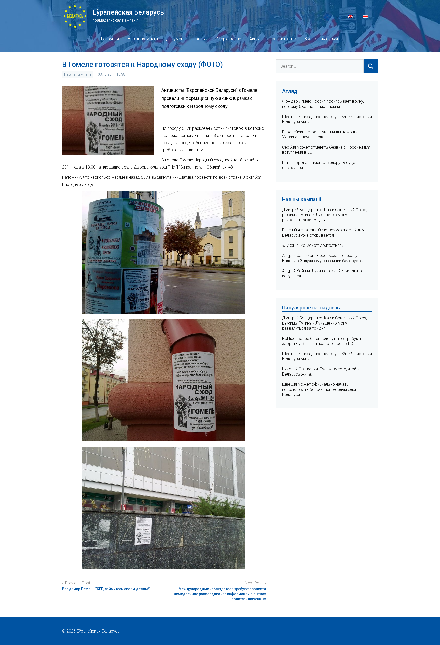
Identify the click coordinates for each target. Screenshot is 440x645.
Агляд (203, 38)
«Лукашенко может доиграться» (312, 245)
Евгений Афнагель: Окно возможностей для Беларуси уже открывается (323, 233)
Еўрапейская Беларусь (128, 12)
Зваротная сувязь (321, 38)
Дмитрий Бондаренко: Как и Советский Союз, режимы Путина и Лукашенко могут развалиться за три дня (324, 214)
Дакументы (177, 38)
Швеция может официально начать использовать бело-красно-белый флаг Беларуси (319, 389)
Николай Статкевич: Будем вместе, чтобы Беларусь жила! (321, 372)
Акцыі (254, 38)
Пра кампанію (282, 38)
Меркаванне (229, 38)
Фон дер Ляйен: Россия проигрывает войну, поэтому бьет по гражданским (323, 104)
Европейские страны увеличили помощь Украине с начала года (319, 134)
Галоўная (110, 38)
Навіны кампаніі (142, 38)
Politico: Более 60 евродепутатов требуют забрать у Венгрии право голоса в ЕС (321, 341)
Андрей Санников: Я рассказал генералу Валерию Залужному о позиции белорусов (322, 258)
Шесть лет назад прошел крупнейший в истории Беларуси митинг (327, 356)
